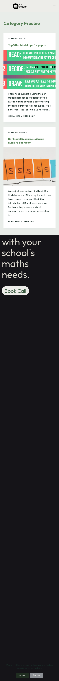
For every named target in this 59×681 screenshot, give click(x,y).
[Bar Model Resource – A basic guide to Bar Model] (29, 166)
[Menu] (54, 6)
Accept (22, 675)
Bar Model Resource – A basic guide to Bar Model (26, 140)
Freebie (23, 39)
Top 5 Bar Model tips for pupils (27, 45)
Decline (36, 675)
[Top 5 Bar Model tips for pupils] (29, 69)
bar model (13, 39)
